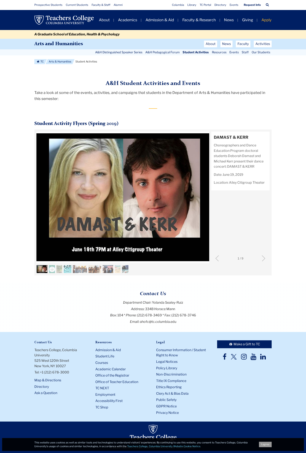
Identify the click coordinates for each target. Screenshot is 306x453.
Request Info (252, 4)
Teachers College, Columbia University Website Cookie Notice (163, 446)
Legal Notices (167, 362)
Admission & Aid (160, 20)
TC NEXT (102, 388)
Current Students (77, 4)
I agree (265, 444)
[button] (267, 5)
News (229, 20)
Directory (220, 4)
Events (234, 4)
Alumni (118, 4)
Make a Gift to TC (246, 344)
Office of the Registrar (112, 375)
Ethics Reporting (169, 387)
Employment (105, 395)
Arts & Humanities (60, 61)
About (104, 20)
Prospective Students (48, 4)
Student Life (104, 356)
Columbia (178, 4)
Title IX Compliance (171, 381)
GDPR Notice (166, 406)
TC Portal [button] (205, 4)
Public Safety (166, 400)
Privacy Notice (167, 413)
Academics (127, 20)
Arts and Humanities (58, 43)
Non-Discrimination (171, 374)
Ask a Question (45, 393)
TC (42, 61)
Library (191, 4)
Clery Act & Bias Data (172, 394)
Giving (247, 20)
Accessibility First (109, 401)
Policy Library (166, 368)
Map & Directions (47, 380)
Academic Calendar (110, 369)
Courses (101, 363)
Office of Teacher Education (116, 382)
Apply (266, 20)
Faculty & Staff (101, 4)
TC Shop (101, 407)
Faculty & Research (199, 20)
